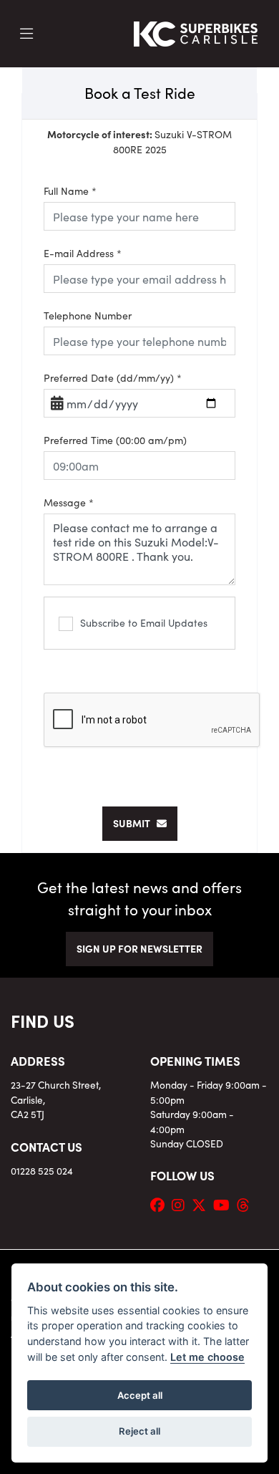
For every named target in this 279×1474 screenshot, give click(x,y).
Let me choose (207, 1357)
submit (135, 823)
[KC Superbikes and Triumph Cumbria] (196, 31)
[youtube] (225, 1204)
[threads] (247, 1204)
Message (69, 502)
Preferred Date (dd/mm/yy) (113, 377)
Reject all (139, 1431)
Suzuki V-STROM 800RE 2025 (139, 141)
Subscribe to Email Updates (143, 622)
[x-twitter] (202, 1204)
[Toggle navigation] (26, 33)
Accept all (139, 1395)
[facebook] (161, 1204)
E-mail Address (83, 253)
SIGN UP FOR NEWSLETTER (139, 948)
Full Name (70, 190)
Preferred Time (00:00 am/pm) (115, 440)
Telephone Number (88, 315)
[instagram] (182, 1204)
